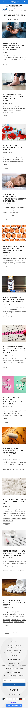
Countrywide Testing (15, 694)
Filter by (10, 19)
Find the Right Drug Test (14, 650)
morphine (16, 570)
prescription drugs (19, 621)
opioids (5, 64)
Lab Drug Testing (19, 647)
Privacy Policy (19, 668)
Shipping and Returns (8, 665)
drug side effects (16, 518)
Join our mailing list (14, 672)
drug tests (6, 469)
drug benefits (6, 518)
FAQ (18, 663)
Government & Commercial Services (14, 653)
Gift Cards (14, 655)
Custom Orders (9, 668)
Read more (7, 68)
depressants (6, 216)
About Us (10, 645)
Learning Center (8, 647)
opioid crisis (6, 316)
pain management (20, 469)
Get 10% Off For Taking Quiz (14, 705)
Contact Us (17, 645)
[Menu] (25, 9)
